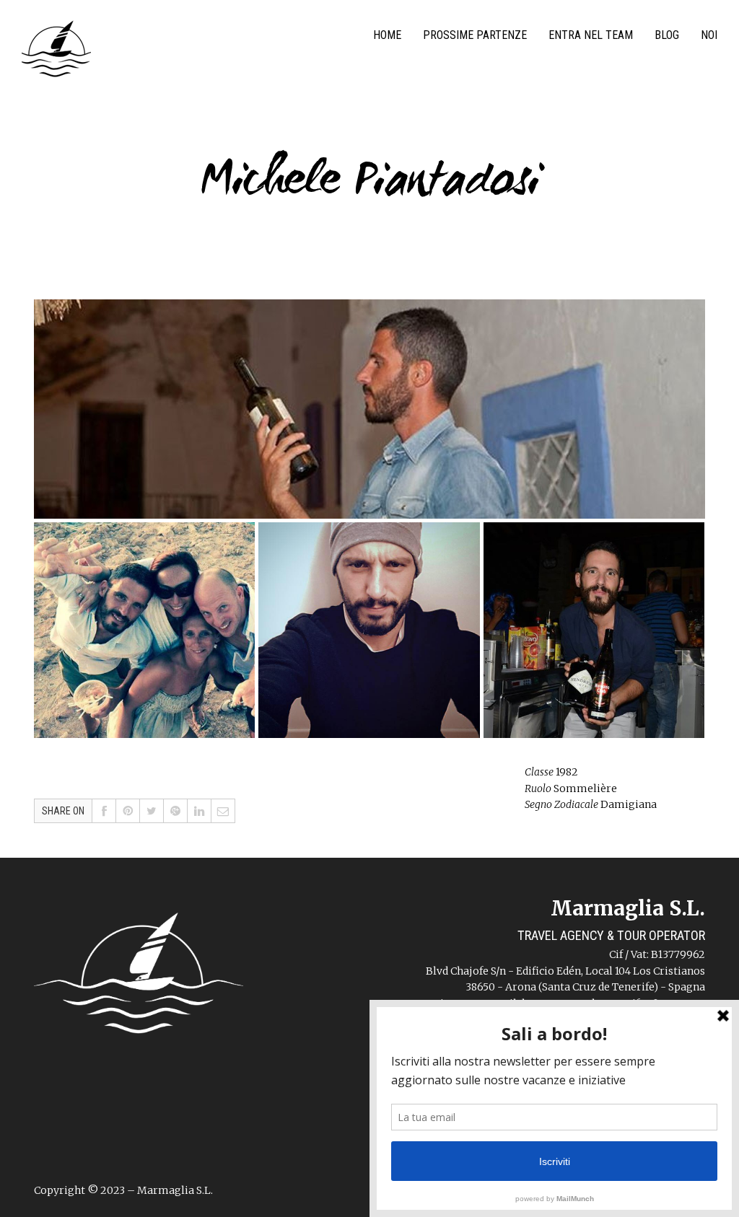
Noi (709, 35)
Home (387, 35)
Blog (667, 35)
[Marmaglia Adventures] (56, 52)
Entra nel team (590, 35)
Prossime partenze (475, 35)
